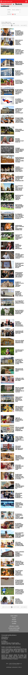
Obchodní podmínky (14, 630)
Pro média (14, 621)
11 (15, 25)
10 (14, 25)
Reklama (14, 619)
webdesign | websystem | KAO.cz (14, 667)
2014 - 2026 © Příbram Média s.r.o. (14, 664)
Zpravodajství (6, 4)
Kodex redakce (14, 615)
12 (17, 25)
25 (22, 25)
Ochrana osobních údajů (14, 628)
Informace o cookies (14, 626)
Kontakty (14, 623)
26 (24, 25)
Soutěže (14, 617)
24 (21, 25)
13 (18, 25)
